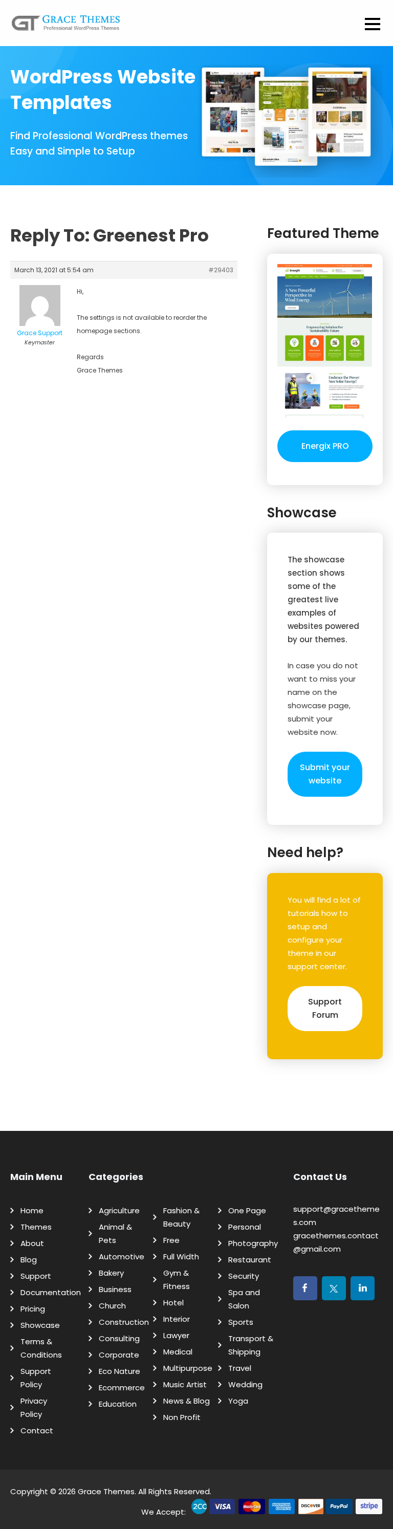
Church (112, 1305)
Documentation (50, 1292)
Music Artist (185, 1384)
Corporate (119, 1354)
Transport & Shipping (250, 1345)
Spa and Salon (244, 1299)
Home (31, 1210)
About (32, 1243)
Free (171, 1240)
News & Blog (186, 1400)
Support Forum (325, 1008)
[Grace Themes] (66, 27)
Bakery (111, 1273)
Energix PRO (325, 446)
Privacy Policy (33, 1407)
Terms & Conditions (41, 1348)
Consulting (119, 1338)
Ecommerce (122, 1387)
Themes (36, 1226)
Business (115, 1289)
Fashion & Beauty (181, 1217)
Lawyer (176, 1335)
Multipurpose (187, 1368)
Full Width (181, 1256)
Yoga (238, 1400)
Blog (28, 1259)
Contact (36, 1430)
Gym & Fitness (176, 1280)
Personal (244, 1226)
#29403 (220, 270)
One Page (247, 1210)
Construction (124, 1322)
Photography (253, 1243)
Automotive (121, 1256)
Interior (176, 1319)
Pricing (32, 1308)
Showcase (40, 1325)
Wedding (245, 1384)
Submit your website (325, 774)
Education (118, 1404)
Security (243, 1276)
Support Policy (35, 1378)
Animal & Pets (115, 1233)
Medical (177, 1351)
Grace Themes (106, 1491)
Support (35, 1276)
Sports (240, 1322)
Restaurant (249, 1259)
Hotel (173, 1302)
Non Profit (182, 1417)
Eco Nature (119, 1371)
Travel (239, 1368)
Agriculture (119, 1210)
